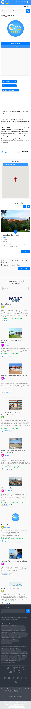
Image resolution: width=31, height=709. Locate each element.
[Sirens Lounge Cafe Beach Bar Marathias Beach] (15, 405)
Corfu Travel (20, 625)
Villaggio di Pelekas (22, 635)
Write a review (24, 268)
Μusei (25, 617)
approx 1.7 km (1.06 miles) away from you (12, 467)
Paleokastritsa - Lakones (22, 634)
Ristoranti (6, 345)
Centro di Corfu (15, 632)
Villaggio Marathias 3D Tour (10, 90)
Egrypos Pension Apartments (11, 588)
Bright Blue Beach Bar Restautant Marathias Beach (13, 452)
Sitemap (19, 692)
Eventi (11, 655)
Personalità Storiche (14, 653)
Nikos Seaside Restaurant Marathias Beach (14, 341)
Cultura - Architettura (6, 650)
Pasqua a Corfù (5, 653)
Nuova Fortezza (5, 639)
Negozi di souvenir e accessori (8, 662)
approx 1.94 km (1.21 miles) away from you (12, 538)
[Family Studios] (15, 299)
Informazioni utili (5, 617)
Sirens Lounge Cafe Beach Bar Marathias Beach (11, 413)
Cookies (15, 688)
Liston (10, 635)
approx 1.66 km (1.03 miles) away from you (12, 353)
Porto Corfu (4, 634)
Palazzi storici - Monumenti (20, 646)
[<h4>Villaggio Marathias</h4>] (15, 28)
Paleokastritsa (5, 635)
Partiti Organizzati (24, 653)
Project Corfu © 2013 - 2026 (15, 696)
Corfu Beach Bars (8, 455)
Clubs (19, 657)
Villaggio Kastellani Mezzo (10, 235)
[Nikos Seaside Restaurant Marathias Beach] (15, 333)
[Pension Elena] (15, 517)
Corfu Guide (14, 627)
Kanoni (15, 635)
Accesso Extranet (5, 690)
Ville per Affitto (14, 619)
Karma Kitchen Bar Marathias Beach (14, 376)
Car (16, 46)
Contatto (12, 692)
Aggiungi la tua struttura (17, 690)
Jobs (26, 688)
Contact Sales (18, 673)
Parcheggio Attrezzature (14, 660)
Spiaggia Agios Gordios (6, 642)
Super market (5, 660)
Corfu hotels (16, 630)
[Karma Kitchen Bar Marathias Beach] (15, 368)
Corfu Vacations (13, 625)
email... (3, 611)
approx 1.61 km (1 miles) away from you (11, 318)
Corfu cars (23, 630)
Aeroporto (23, 632)
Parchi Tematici (5, 655)
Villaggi (4, 237)
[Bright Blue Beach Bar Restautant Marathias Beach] (15, 443)
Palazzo (12, 648)
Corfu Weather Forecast (7, 630)
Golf (15, 655)
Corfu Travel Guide (6, 627)
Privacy (3, 688)
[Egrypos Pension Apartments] (15, 584)
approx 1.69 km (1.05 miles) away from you (12, 428)
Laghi (14, 650)
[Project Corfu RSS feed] (16, 682)
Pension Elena (6, 524)
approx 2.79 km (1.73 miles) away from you (12, 572)
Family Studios (6, 304)
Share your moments (8, 81)
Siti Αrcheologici (18, 651)
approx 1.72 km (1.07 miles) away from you (12, 502)
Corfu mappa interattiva (20, 628)
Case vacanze (7, 306)
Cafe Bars (6, 417)
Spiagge (7, 619)
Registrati (23, 1)
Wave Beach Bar (7, 488)
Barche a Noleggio (6, 658)
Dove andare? (10, 628)
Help (27, 690)
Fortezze (10, 646)
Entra (18, 1)
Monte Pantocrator (6, 637)
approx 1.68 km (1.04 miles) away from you (12, 390)
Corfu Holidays (5, 625)
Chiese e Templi (5, 648)
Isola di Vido (4, 646)
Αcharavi (13, 637)
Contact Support (17, 671)
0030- (23, 667)
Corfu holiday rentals (6, 632)
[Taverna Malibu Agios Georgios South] (15, 554)
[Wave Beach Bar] (15, 481)
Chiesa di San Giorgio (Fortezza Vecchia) (10, 641)
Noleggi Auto (14, 658)
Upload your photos (9, 86)
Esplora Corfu (21, 627)
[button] (15, 180)
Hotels (3, 619)
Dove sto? (4, 628)
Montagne (18, 650)
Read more (25, 251)
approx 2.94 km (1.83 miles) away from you (12, 601)
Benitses (19, 637)
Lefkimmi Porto (12, 634)
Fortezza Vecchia (13, 639)
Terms (8, 688)
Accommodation (16, 43)
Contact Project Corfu (17, 670)
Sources (21, 688)
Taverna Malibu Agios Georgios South (14, 561)
